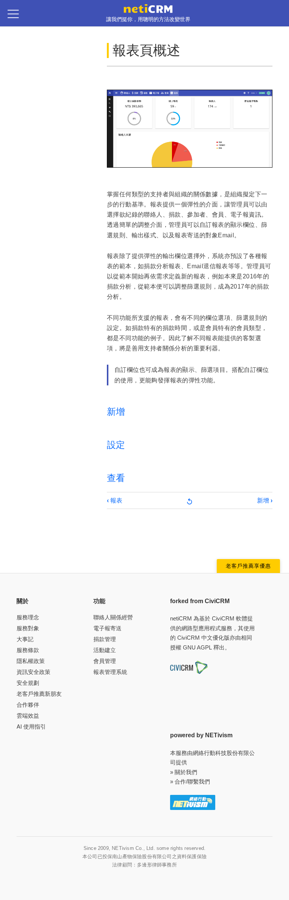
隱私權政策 (31, 661)
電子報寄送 (107, 628)
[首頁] (148, 8)
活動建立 (104, 650)
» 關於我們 (183, 772)
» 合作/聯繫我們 (190, 781)
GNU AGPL (197, 647)
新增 (116, 411)
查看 (116, 478)
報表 (114, 500)
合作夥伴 (28, 704)
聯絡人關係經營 (113, 617)
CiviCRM (223, 618)
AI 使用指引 (31, 726)
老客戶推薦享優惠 (248, 566)
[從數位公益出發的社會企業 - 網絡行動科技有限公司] (192, 802)
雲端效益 (28, 715)
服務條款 (28, 650)
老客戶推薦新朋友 (39, 693)
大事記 (25, 639)
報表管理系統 (110, 671)
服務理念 (28, 617)
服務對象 (28, 628)
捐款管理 (104, 639)
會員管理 (104, 661)
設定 (116, 445)
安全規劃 (28, 682)
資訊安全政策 (33, 671)
